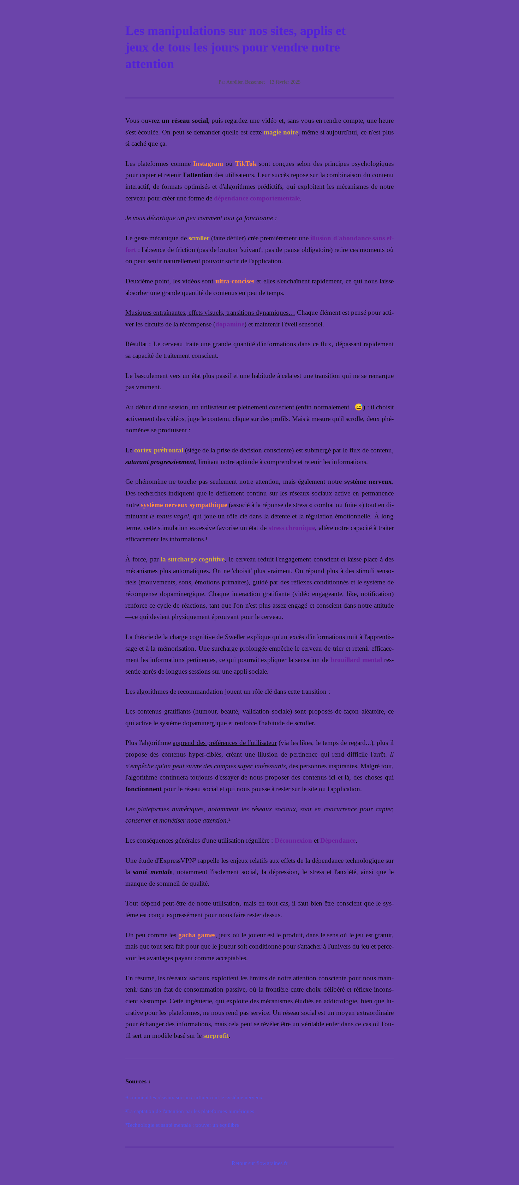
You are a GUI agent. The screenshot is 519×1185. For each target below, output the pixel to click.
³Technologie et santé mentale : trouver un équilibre (182, 1125)
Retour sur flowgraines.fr (259, 1163)
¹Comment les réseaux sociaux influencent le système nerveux (194, 1097)
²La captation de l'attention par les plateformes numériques (189, 1111)
